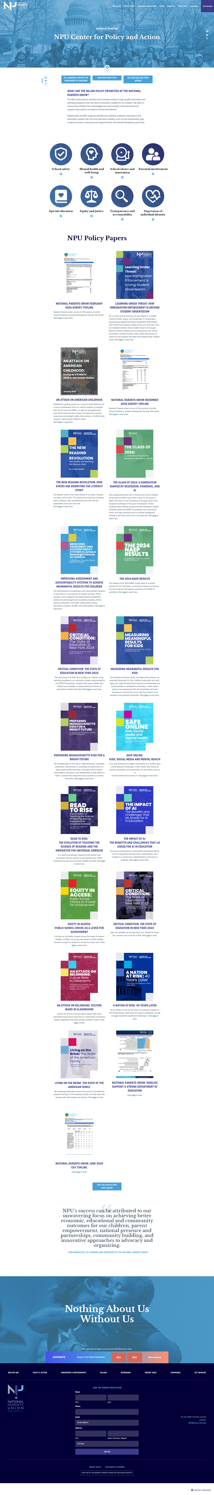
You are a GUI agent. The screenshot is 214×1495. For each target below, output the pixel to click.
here (60, 318)
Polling (161, 6)
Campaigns (194, 6)
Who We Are (116, 6)
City (76, 1438)
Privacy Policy (95, 1467)
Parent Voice (182, 6)
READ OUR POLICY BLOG (107, 78)
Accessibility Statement (115, 1467)
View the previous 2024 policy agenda (107, 1186)
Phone (77, 1406)
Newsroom (171, 6)
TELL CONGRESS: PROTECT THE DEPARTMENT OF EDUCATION (76, 79)
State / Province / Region (117, 1438)
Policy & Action (129, 6)
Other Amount (154, 1357)
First (77, 1402)
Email (77, 1417)
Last (109, 1402)
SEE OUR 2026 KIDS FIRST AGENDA (138, 79)
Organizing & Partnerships (147, 6)
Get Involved (207, 6)
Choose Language (202, 1490)
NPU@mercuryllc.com (197, 1423)
